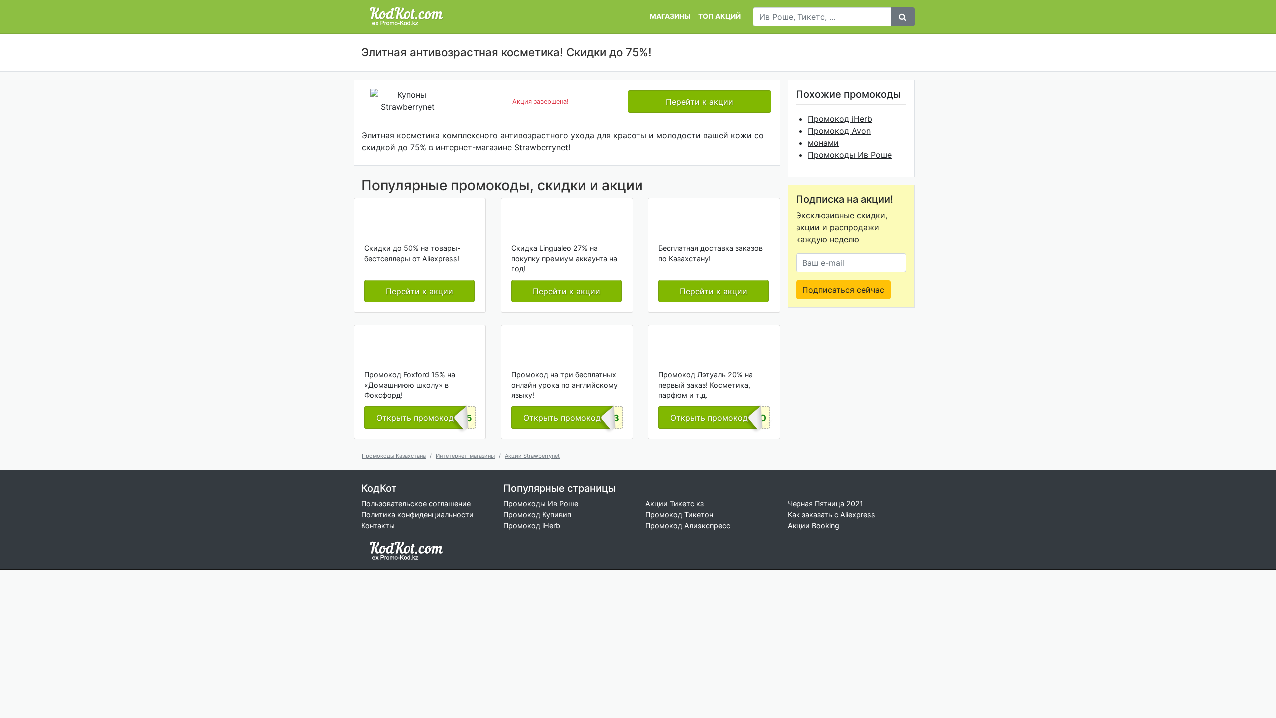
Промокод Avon (839, 131)
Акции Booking (813, 525)
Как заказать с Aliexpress (831, 514)
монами (823, 143)
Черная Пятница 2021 (825, 503)
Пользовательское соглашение (416, 503)
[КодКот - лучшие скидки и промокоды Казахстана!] (406, 16)
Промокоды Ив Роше (850, 155)
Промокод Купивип (537, 514)
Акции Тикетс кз (674, 503)
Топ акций (719, 16)
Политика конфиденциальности (417, 514)
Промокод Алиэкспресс (687, 525)
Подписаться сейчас (843, 290)
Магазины (670, 16)
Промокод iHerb (840, 119)
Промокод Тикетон (679, 514)
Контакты (378, 525)
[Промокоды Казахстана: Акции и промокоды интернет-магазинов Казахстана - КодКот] (406, 550)
